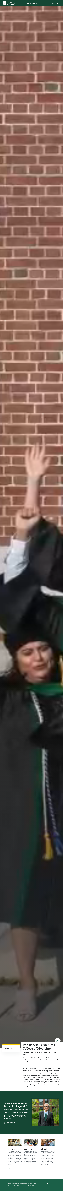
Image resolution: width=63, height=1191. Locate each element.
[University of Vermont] (8, 5)
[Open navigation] (17, 1048)
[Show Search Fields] (53, 3)
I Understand (48, 1183)
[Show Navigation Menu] (58, 3)
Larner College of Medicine (28, 3)
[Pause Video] (58, 1041)
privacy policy (24, 1187)
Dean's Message (11, 1122)
